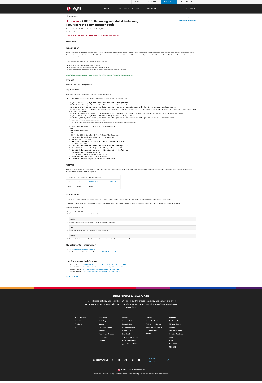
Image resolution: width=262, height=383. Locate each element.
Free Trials (79, 321)
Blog (171, 337)
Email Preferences (129, 341)
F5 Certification (104, 337)
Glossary (102, 324)
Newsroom (173, 344)
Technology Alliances (153, 324)
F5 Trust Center (175, 324)
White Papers (104, 321)
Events (171, 341)
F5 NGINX (172, 347)
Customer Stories (105, 327)
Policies (105, 374)
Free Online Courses (106, 334)
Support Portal (127, 321)
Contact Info (174, 321)
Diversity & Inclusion (176, 331)
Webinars (102, 331)
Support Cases (127, 331)
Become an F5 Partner (154, 327)
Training (102, 341)
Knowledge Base (128, 327)
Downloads (126, 334)
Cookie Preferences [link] (161, 374)
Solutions (78, 327)
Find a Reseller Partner (154, 321)
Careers (172, 327)
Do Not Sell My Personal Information (141, 374)
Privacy (112, 374)
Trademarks (97, 374)
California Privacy (121, 374)
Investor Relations (176, 334)
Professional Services (130, 337)
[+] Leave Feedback (129, 344)
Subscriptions (127, 324)
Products (78, 324)
